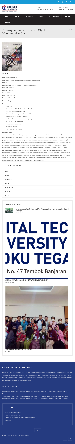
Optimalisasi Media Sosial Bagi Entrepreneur (19, 349)
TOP (37, 430)
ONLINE (7, 22)
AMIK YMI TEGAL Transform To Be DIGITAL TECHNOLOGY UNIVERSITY (26, 280)
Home (70, 30)
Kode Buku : (6, 77)
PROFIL (17, 16)
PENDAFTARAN (54, 16)
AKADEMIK (29, 16)
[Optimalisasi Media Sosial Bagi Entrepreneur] (36, 317)
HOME (7, 16)
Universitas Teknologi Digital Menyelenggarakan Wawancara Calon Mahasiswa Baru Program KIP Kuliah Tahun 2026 (35, 396)
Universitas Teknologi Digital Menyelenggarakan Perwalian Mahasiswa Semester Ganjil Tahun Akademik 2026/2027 (35, 398)
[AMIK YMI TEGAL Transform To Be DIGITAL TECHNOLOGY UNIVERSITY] (36, 248)
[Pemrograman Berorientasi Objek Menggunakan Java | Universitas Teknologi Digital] (9, 8)
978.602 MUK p (14, 77)
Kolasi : (4, 98)
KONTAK (67, 16)
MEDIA (41, 16)
